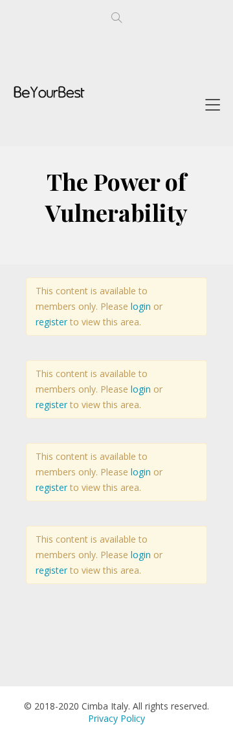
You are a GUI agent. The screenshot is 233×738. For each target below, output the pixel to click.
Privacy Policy (116, 718)
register (51, 322)
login (141, 306)
